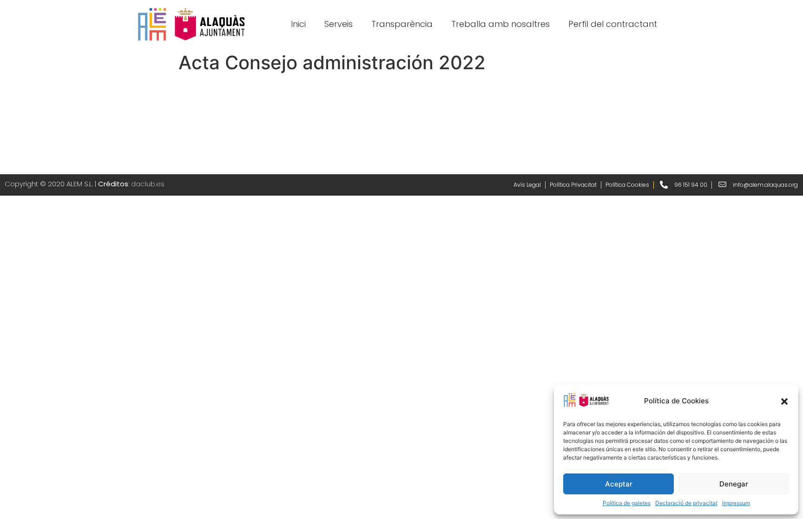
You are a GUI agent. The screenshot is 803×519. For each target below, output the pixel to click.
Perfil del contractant (612, 24)
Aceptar (618, 484)
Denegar (733, 484)
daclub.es (148, 184)
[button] (784, 401)
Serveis (338, 24)
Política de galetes (627, 502)
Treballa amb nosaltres (500, 24)
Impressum (736, 502)
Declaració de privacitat (686, 502)
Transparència (402, 24)
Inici (298, 24)
